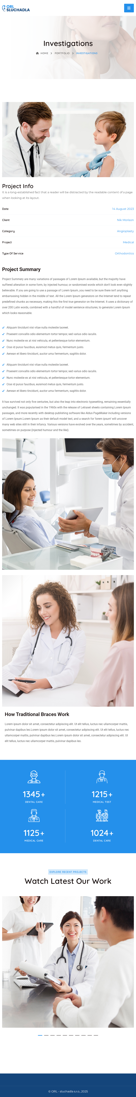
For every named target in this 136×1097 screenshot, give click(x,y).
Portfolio (62, 53)
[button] (40, 1035)
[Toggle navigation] (129, 8)
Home (44, 53)
